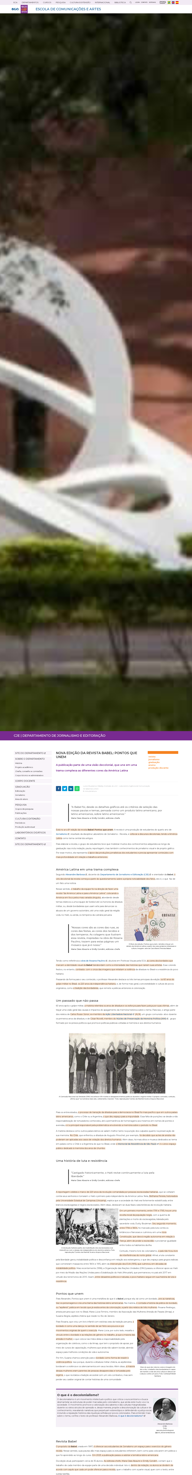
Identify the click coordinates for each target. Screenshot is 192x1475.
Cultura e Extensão (79, 3)
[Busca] (130, 2)
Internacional (101, 3)
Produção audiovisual (25, 827)
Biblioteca (119, 3)
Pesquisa (59, 3)
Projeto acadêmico (24, 767)
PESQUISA (21, 804)
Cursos (46, 3)
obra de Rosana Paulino (93, 961)
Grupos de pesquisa (24, 809)
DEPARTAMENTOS (29, 3)
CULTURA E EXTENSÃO (27, 818)
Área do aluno (21, 799)
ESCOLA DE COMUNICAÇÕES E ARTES (68, 9)
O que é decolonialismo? (130, 1416)
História (18, 763)
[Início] (20, 9)
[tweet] (64, 788)
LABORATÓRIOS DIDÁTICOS (30, 832)
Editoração (20, 791)
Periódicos (20, 823)
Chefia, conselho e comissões (28, 771)
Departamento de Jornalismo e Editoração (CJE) (124, 874)
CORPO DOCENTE (25, 781)
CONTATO (20, 838)
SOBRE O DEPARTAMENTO (30, 759)
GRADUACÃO (22, 786)
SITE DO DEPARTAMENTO (29, 753)
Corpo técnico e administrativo (29, 775)
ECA (14, 3)
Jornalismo (20, 795)
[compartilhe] (58, 788)
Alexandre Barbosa (75, 874)
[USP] (163, 2)
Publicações (20, 813)
